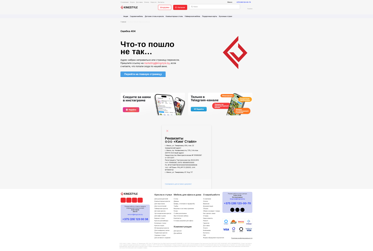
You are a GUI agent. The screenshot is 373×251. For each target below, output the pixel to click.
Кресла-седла (159, 225)
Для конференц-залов (161, 230)
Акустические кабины (181, 216)
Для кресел (178, 231)
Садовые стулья (160, 235)
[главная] (129, 7)
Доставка (206, 225)
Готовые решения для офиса (183, 220)
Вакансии (206, 203)
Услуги (205, 228)
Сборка (205, 208)
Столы (176, 199)
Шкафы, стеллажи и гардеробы (184, 203)
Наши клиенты (208, 218)
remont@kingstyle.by (135, 214)
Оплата (205, 201)
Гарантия (206, 223)
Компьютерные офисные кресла (139, 22)
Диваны (176, 201)
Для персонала (159, 203)
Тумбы (176, 206)
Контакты (206, 233)
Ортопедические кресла (162, 213)
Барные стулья (159, 218)
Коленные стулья (160, 223)
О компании (207, 199)
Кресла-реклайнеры (161, 220)
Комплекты (177, 218)
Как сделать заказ (209, 213)
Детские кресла (159, 211)
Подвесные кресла (160, 233)
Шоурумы (164, 7)
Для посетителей (160, 206)
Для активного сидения (162, 237)
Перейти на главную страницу (143, 74)
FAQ (204, 235)
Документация (208, 206)
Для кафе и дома (160, 216)
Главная (123, 22)
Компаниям (207, 230)
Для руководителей (161, 199)
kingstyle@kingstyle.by (237, 199)
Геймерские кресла (161, 208)
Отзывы (205, 216)
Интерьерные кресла (161, 228)
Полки (176, 211)
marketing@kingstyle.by (157, 63)
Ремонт (205, 220)
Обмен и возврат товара (211, 211)
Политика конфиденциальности (241, 238)
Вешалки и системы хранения (184, 208)
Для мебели (178, 233)
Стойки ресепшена (180, 213)
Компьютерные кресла (162, 201)
